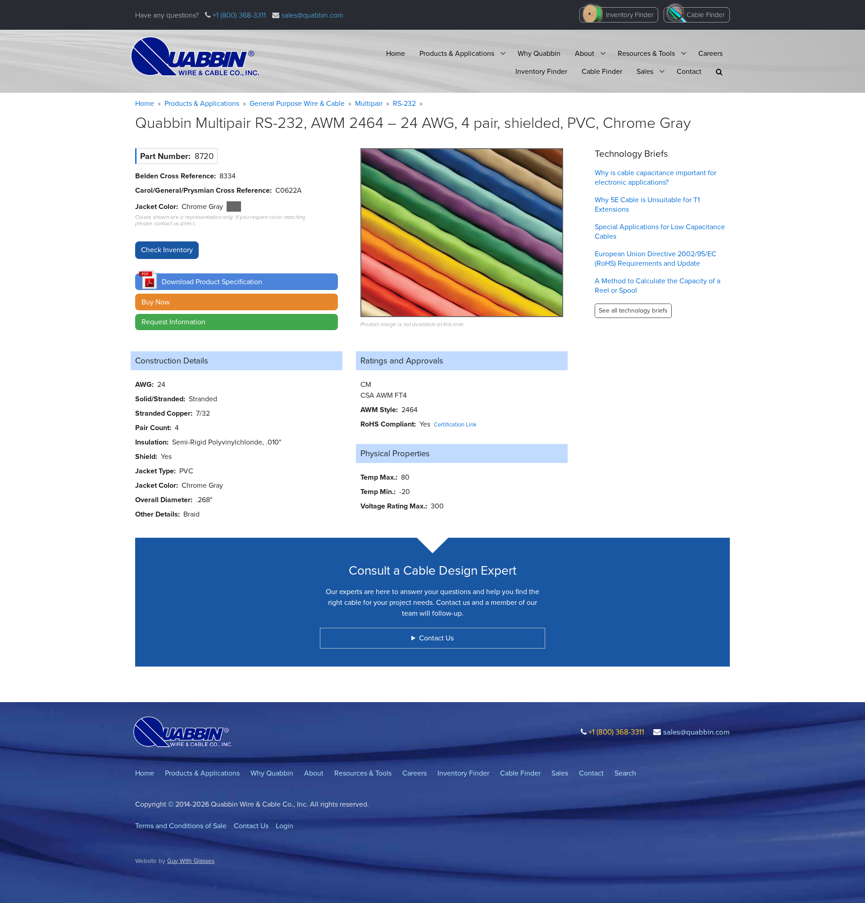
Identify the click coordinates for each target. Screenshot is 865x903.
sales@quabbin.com (312, 15)
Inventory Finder (630, 15)
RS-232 (404, 103)
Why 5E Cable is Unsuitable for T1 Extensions (647, 204)
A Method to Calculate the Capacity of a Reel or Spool (657, 285)
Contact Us (251, 826)
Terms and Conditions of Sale (181, 826)
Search (625, 773)
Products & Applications (456, 53)
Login (284, 826)
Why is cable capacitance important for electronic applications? (655, 177)
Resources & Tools (646, 53)
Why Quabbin (539, 53)
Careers (710, 53)
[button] (719, 72)
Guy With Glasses (190, 860)
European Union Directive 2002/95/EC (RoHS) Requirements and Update (655, 258)
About (584, 53)
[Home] (195, 56)
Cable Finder (706, 15)
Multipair (368, 103)
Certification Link (455, 424)
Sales (645, 71)
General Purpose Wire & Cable (297, 103)
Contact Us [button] (436, 638)
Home (395, 53)
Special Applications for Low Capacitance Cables (660, 231)
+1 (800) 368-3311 (238, 15)
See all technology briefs (633, 310)
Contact (689, 71)
